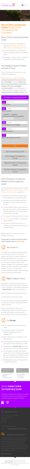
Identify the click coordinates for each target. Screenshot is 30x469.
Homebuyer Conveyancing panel (13, 78)
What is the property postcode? (11, 137)
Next (15, 146)
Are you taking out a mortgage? (11, 125)
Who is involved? (7, 111)
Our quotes (6, 219)
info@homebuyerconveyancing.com (17, 428)
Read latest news (6, 454)
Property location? (8, 131)
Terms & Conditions (9, 461)
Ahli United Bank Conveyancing (20, 378)
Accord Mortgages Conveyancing (21, 375)
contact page (20, 241)
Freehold (6, 114)
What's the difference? (8, 118)
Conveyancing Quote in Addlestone (7, 375)
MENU (25, 5)
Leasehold (14, 114)
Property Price (6, 104)
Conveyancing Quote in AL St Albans (7, 378)
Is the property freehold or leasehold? (13, 117)
